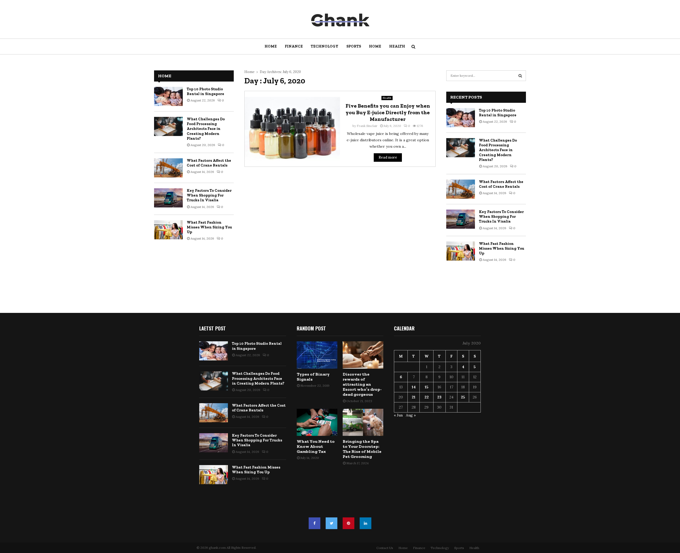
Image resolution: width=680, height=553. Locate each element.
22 (426, 397)
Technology (324, 46)
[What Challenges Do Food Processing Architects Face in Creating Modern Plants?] (168, 126)
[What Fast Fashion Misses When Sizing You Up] (168, 229)
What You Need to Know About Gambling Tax (316, 446)
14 (414, 387)
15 (426, 387)
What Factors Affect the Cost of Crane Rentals (209, 163)
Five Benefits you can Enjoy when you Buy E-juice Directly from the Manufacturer (388, 112)
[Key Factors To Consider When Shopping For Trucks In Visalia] (168, 197)
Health (397, 46)
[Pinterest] (348, 523)
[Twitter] (331, 523)
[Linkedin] (365, 523)
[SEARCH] (520, 75)
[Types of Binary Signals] (317, 354)
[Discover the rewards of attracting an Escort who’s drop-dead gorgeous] (363, 354)
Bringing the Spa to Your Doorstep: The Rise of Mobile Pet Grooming (362, 449)
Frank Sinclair (367, 126)
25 (463, 397)
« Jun (398, 415)
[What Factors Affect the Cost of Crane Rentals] (168, 167)
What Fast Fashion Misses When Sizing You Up (209, 227)
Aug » (411, 415)
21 (413, 397)
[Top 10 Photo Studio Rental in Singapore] (168, 96)
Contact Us (384, 548)
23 (439, 397)
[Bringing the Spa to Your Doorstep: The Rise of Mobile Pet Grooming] (363, 422)
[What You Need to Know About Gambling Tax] (317, 422)
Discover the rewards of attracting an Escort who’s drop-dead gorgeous (362, 384)
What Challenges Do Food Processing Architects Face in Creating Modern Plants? (206, 129)
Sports (353, 46)
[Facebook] (314, 523)
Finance (294, 46)
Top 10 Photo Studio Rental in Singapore (205, 91)
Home (271, 46)
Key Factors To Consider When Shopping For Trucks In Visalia (209, 195)
